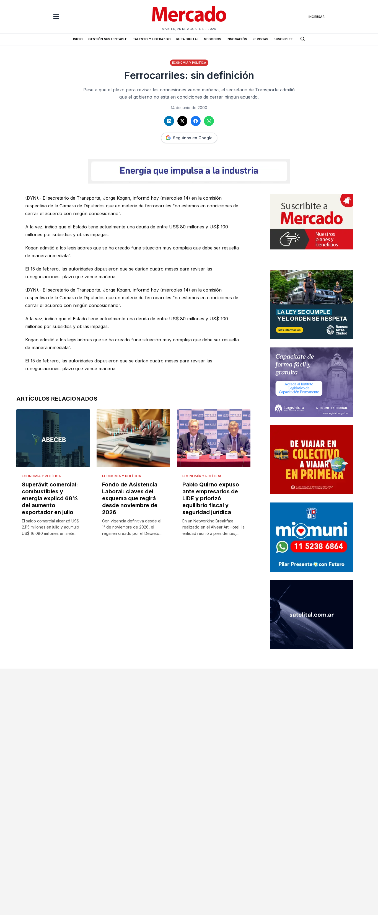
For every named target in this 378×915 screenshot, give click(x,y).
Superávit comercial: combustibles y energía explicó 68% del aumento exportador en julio (50, 498)
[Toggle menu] (56, 17)
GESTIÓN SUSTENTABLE (107, 39)
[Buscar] (303, 39)
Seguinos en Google (193, 137)
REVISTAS (260, 39)
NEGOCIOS (212, 39)
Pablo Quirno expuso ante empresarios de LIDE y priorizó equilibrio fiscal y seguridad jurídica (210, 498)
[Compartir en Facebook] (196, 121)
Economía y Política (189, 62)
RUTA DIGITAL (187, 39)
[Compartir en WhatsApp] (209, 121)
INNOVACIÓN (237, 39)
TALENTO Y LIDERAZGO (152, 39)
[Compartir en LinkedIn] (169, 121)
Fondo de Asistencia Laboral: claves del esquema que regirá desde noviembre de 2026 (129, 498)
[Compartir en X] (182, 121)
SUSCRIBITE (283, 39)
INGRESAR (317, 17)
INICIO (78, 39)
